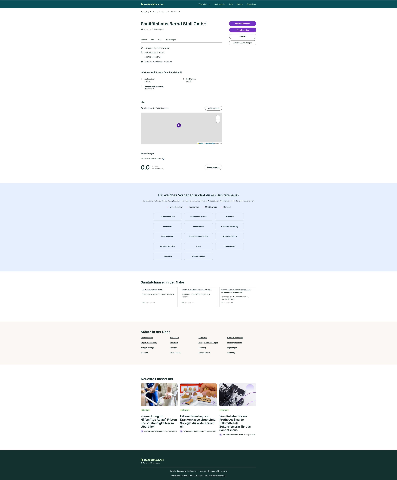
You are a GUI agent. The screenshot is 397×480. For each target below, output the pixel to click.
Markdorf (173, 348)
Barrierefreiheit (192, 471)
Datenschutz (181, 471)
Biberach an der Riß (235, 338)
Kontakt (173, 471)
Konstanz (153, 12)
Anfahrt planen (213, 108)
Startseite (144, 12)
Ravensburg (174, 338)
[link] (159, 297)
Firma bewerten (213, 167)
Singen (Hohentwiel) (149, 343)
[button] (178, 125)
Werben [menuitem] (240, 4)
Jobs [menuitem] (231, 4)
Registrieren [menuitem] (251, 4)
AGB (217, 471)
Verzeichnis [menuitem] (202, 4)
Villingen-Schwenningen (208, 343)
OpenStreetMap (210, 143)
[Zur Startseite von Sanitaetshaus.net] (152, 4)
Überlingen (174, 343)
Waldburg (231, 353)
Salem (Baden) (175, 353)
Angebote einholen (242, 24)
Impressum (224, 471)
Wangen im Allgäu (148, 348)
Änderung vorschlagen (243, 43)
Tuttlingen (202, 338)
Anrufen (242, 36)
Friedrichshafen (147, 338)
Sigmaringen (232, 348)
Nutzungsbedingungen (207, 471)
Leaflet (201, 143)
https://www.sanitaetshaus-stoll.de (158, 62)
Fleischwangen (204, 353)
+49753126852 (151, 52)
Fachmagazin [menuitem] (219, 4)
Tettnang (202, 348)
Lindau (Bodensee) (234, 343)
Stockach (144, 353)
